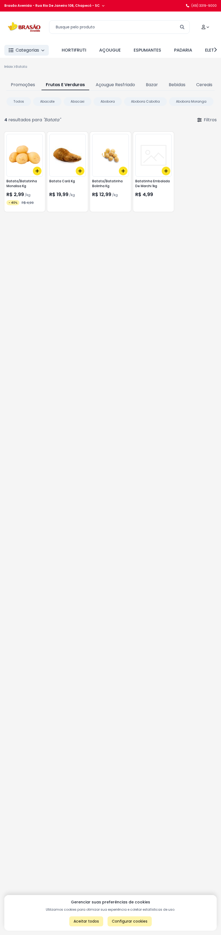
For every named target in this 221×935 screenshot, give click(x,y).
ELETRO (212, 50)
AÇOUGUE (110, 50)
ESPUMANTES (147, 50)
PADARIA (183, 50)
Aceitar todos (86, 921)
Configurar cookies (129, 921)
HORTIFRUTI (74, 50)
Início (8, 66)
